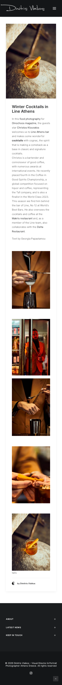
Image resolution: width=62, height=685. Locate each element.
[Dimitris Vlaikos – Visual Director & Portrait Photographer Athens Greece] (23, 8)
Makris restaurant (22, 218)
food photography (30, 118)
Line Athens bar (40, 131)
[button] (54, 8)
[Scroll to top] (55, 678)
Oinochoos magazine (24, 123)
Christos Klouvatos (28, 127)
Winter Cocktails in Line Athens (30, 109)
